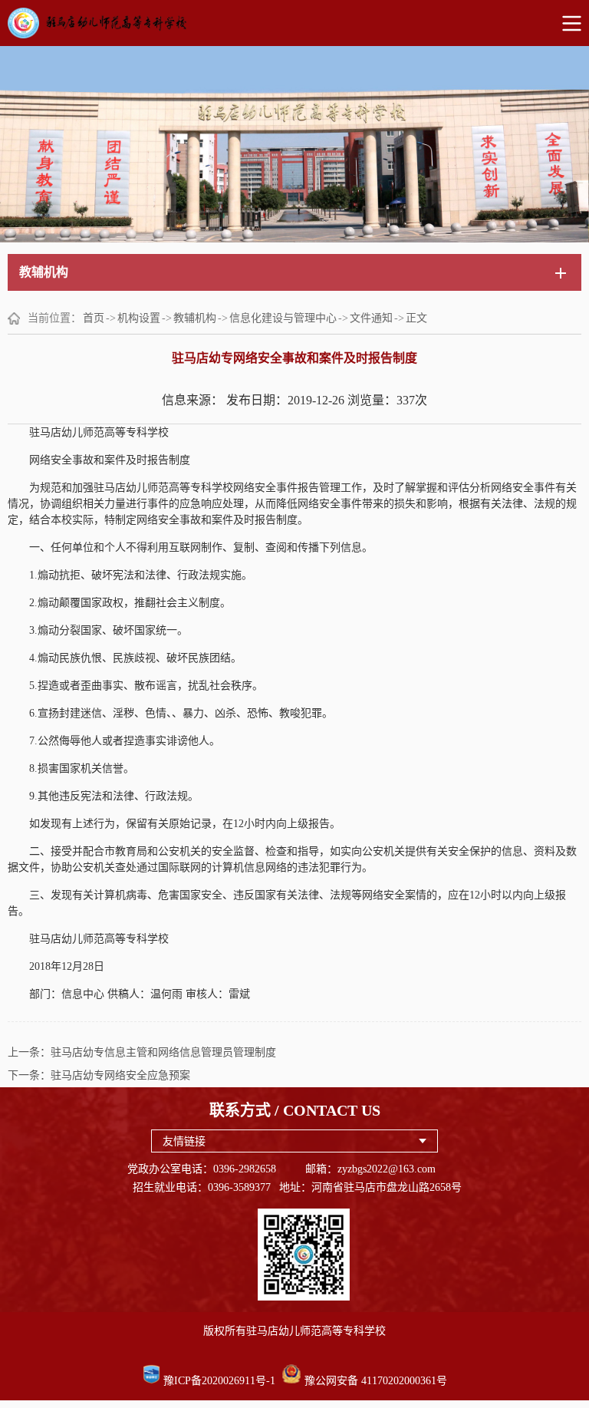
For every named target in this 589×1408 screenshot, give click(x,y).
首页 (93, 318)
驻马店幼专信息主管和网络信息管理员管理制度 (163, 1052)
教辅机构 (194, 318)
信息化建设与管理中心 (283, 318)
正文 (416, 318)
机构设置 (138, 318)
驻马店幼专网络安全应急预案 (120, 1075)
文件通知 (371, 318)
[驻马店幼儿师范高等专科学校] (294, 23)
